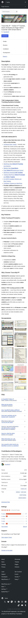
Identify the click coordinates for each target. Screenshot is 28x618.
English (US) (24, 488)
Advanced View (5, 502)
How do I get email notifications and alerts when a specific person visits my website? (9, 428)
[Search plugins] (16, 11)
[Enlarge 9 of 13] (24, 334)
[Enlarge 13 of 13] (24, 387)
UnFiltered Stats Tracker (10, 144)
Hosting (3, 564)
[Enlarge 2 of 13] (11, 349)
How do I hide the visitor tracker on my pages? (8, 434)
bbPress (4, 589)
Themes (17, 562)
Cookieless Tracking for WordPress (13, 183)
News (2, 562)
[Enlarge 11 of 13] (24, 366)
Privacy (3, 567)
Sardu (6, 598)
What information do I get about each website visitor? (8, 439)
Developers (4, 576)
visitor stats (23, 492)
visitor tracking (23, 495)
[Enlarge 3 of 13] (11, 362)
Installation (6, 49)
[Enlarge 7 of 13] (24, 322)
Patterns (17, 567)
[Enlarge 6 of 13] (11, 384)
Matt (3, 586)
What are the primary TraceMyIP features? (7, 405)
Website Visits (11, 168)
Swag (17, 579)
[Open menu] (25, 2)
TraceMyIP (6, 32)
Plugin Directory (5, 6)
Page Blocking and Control (13, 170)
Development (6, 52)
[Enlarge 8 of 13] (24, 329)
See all (25, 526)
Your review (4, 526)
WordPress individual (13, 172)
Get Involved (18, 571)
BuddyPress (5, 591)
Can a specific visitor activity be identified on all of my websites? (10, 445)
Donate (17, 576)
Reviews (5, 45)
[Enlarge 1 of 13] (11, 322)
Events (16, 574)
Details (5, 41)
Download (4, 35)
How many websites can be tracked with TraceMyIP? (8, 416)
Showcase (17, 559)
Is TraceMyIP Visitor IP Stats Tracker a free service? (9, 399)
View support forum (6, 537)
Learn (2, 571)
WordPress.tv (5, 579)
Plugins (16, 564)
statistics (18, 492)
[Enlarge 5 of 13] (11, 374)
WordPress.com (6, 584)
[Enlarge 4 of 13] (11, 366)
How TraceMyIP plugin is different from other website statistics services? (11, 410)
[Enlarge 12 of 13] (24, 376)
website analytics (22, 497)
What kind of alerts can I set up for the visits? (7, 421)
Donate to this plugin (6, 550)
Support (5, 56)
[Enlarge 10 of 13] (24, 350)
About (3, 559)
